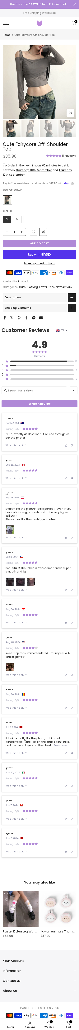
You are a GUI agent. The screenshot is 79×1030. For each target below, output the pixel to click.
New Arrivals (64, 287)
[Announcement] (38, 4)
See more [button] (60, 745)
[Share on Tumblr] (26, 317)
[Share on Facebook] (4, 317)
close (74, 4)
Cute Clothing (28, 287)
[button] (61, 156)
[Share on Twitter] (12, 317)
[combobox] (73, 390)
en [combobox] (62, 330)
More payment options (39, 263)
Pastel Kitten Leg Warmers (22, 931)
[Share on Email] (41, 317)
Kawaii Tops (47, 287)
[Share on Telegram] (33, 317)
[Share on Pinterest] (19, 317)
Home (7, 35)
